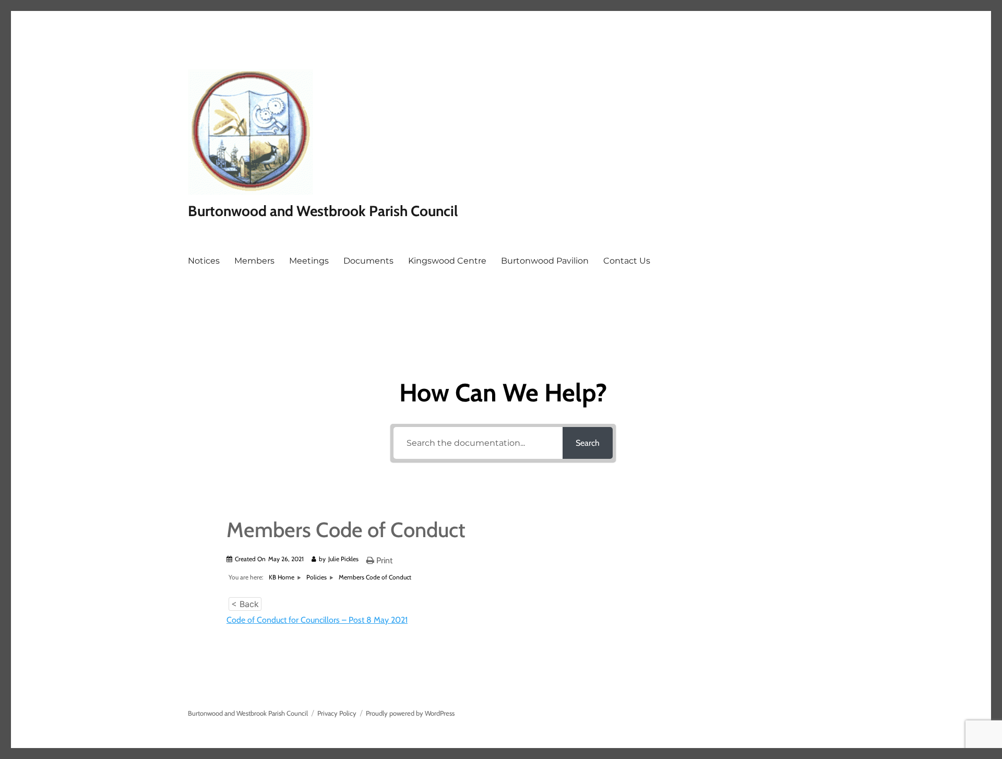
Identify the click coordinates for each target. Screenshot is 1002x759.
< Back (245, 604)
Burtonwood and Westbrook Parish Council (323, 211)
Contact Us (626, 261)
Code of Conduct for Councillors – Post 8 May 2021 (317, 620)
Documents (368, 261)
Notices (204, 261)
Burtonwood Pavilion (545, 261)
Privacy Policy (336, 713)
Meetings (309, 261)
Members (254, 261)
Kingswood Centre (447, 261)
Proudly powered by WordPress (410, 713)
